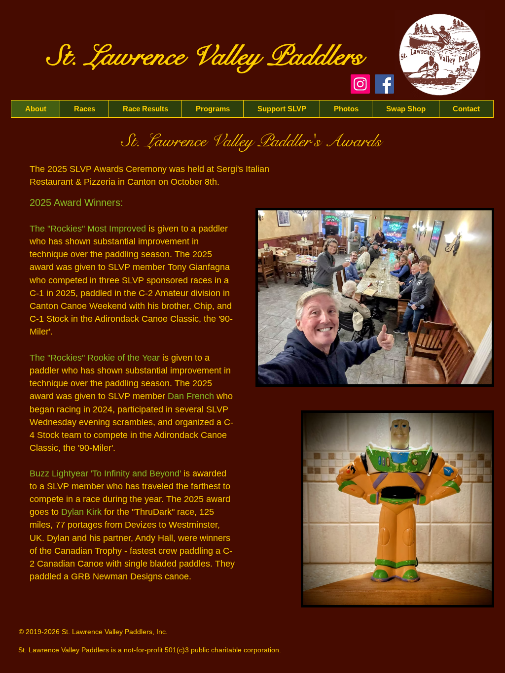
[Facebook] (384, 84)
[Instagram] (360, 84)
